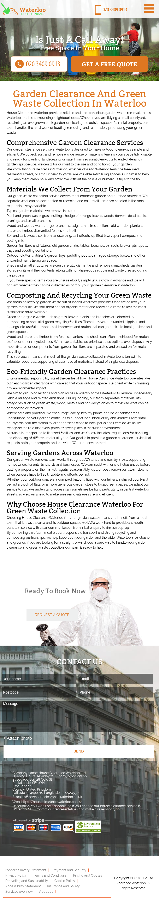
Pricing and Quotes (87, 875)
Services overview (19, 892)
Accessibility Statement (23, 886)
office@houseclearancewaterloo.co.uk (53, 797)
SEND (78, 751)
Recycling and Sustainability (26, 881)
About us (46, 892)
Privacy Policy (16, 875)
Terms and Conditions (50, 875)
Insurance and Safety (63, 886)
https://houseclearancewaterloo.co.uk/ (51, 802)
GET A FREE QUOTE (109, 64)
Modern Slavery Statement (25, 870)
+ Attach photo (17, 738)
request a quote (52, 615)
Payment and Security (69, 870)
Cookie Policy (64, 881)
